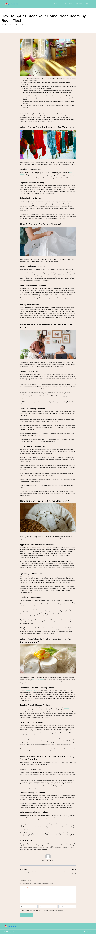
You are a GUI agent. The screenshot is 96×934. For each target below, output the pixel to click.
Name (23, 906)
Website (61, 906)
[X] (87, 932)
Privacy (65, 926)
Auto (86, 4)
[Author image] (2, 24)
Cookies (71, 926)
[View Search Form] (90, 4)
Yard (70, 4)
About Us (88, 926)
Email (42, 906)
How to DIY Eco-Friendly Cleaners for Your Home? (63, 872)
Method (66, 708)
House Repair (78, 4)
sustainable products (32, 690)
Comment (24, 888)
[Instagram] (90, 932)
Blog (61, 4)
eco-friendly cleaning (38, 679)
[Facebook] (84, 932)
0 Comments (26, 25)
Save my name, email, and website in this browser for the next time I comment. (43, 910)
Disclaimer (80, 926)
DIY (66, 4)
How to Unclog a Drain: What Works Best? (32, 871)
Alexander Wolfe (9, 25)
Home (55, 4)
